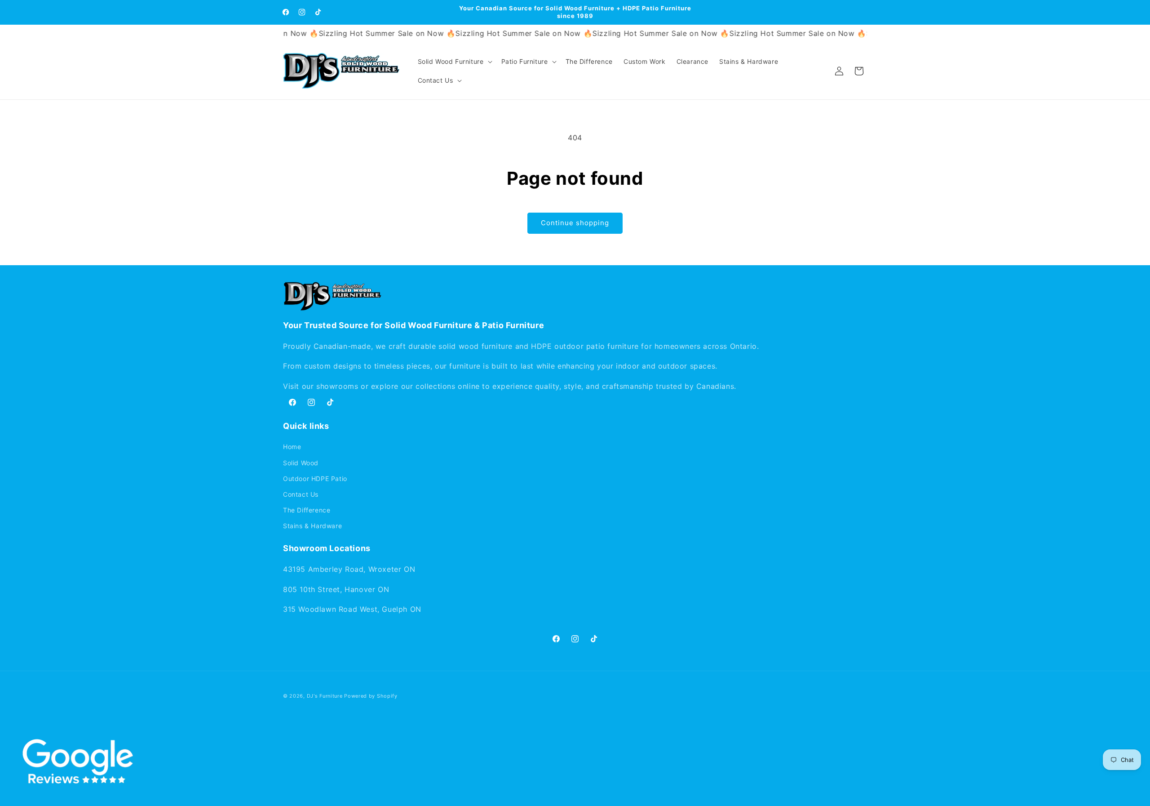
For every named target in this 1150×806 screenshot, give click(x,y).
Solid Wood (300, 463)
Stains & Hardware (312, 526)
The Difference (306, 510)
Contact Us (300, 494)
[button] (454, 61)
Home (292, 447)
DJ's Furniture (325, 696)
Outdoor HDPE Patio (315, 478)
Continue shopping (575, 222)
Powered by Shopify (371, 696)
